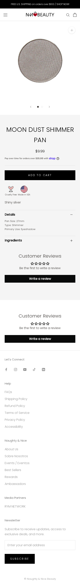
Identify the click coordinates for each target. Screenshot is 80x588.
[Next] (49, 107)
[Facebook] (6, 369)
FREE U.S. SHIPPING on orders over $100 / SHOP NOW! (40, 4)
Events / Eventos (17, 463)
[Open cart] (75, 15)
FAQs (8, 392)
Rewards (11, 477)
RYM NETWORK (15, 506)
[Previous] (30, 107)
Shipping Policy (16, 399)
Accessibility (14, 426)
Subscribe (19, 559)
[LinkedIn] (43, 369)
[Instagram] (15, 369)
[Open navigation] (5, 14)
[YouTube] (24, 369)
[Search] (68, 14)
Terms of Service (17, 413)
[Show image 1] (38, 107)
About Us (11, 449)
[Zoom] (71, 30)
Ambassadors (15, 484)
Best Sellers (13, 470)
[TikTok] (34, 369)
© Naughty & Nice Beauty (40, 579)
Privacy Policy (15, 419)
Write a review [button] (40, 278)
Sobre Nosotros (16, 456)
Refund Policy (15, 406)
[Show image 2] (42, 107)
